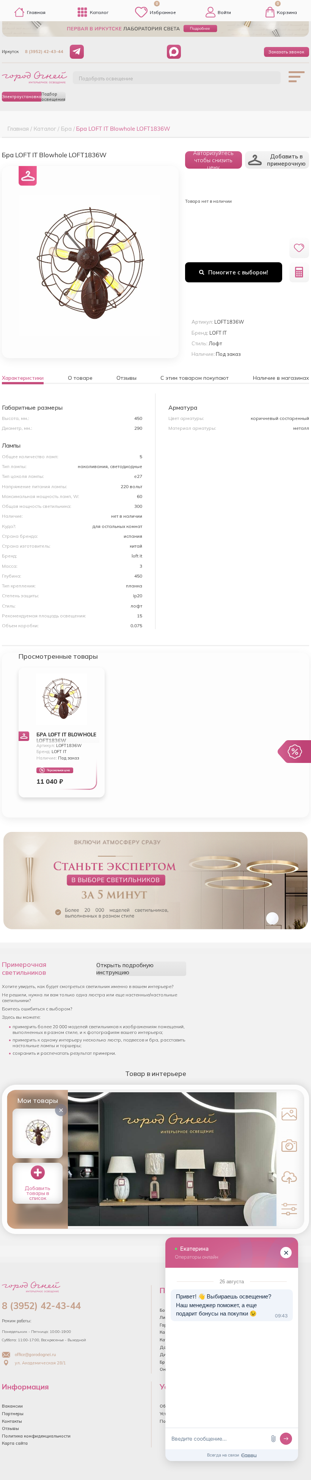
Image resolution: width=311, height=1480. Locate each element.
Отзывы (10, 1428)
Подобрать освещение (106, 78)
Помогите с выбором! (238, 272)
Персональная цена (58, 770)
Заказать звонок (286, 52)
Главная (36, 12)
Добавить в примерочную (286, 160)
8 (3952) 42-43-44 (44, 51)
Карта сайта (15, 1443)
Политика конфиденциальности (36, 1436)
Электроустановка (21, 96)
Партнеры (13, 1413)
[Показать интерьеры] (289, 1113)
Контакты (12, 1421)
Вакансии (12, 1406)
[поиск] (266, 80)
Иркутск (10, 51)
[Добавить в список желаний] (299, 248)
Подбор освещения (53, 97)
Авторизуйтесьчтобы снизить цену (213, 160)
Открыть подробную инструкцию (125, 969)
